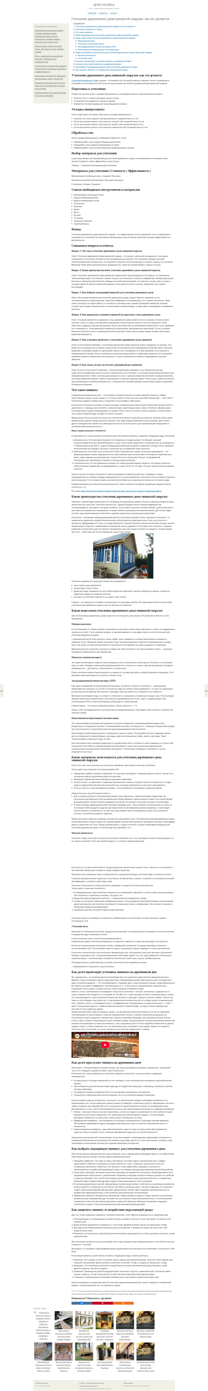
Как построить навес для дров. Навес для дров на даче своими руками (49, 49)
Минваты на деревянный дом (101, 1294)
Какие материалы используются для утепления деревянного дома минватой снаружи (114, 52)
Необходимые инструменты (135, 1291)
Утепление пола (85, 58)
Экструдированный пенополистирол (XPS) (97, 46)
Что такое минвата (84, 32)
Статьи (113, 12)
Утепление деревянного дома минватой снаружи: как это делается (105, 26)
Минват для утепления (136, 1294)
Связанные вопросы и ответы (89, 29)
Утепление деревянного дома (85, 80)
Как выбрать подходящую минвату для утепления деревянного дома (106, 67)
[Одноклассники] (123, 1303)
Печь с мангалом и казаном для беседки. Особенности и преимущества (49, 59)
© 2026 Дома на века (41, 1383)
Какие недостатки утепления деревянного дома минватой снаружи (105, 38)
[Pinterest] (102, 1303)
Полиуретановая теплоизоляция (81, 1294)
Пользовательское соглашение (95, 1383)
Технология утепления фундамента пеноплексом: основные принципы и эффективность (51, 69)
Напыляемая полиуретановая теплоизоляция (98, 49)
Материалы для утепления (118, 1291)
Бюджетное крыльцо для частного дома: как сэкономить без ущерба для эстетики (50, 86)
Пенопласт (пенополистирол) (91, 43)
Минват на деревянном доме (119, 1294)
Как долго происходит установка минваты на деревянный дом (103, 61)
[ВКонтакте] (82, 1303)
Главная (92, 12)
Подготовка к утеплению (85, 1291)
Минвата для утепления (152, 1291)
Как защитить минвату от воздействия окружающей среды (102, 69)
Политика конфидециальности (88, 1386)
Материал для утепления (101, 1291)
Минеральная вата (86, 40)
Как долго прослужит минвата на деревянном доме (98, 64)
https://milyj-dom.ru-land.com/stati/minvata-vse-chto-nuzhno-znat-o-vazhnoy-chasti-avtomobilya (121, 491)
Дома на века (104, 5)
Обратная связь (128, 1383)
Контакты (82, 1383)
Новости (103, 12)
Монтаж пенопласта (87, 55)
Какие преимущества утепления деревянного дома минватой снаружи (107, 35)
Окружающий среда (150, 1294)
